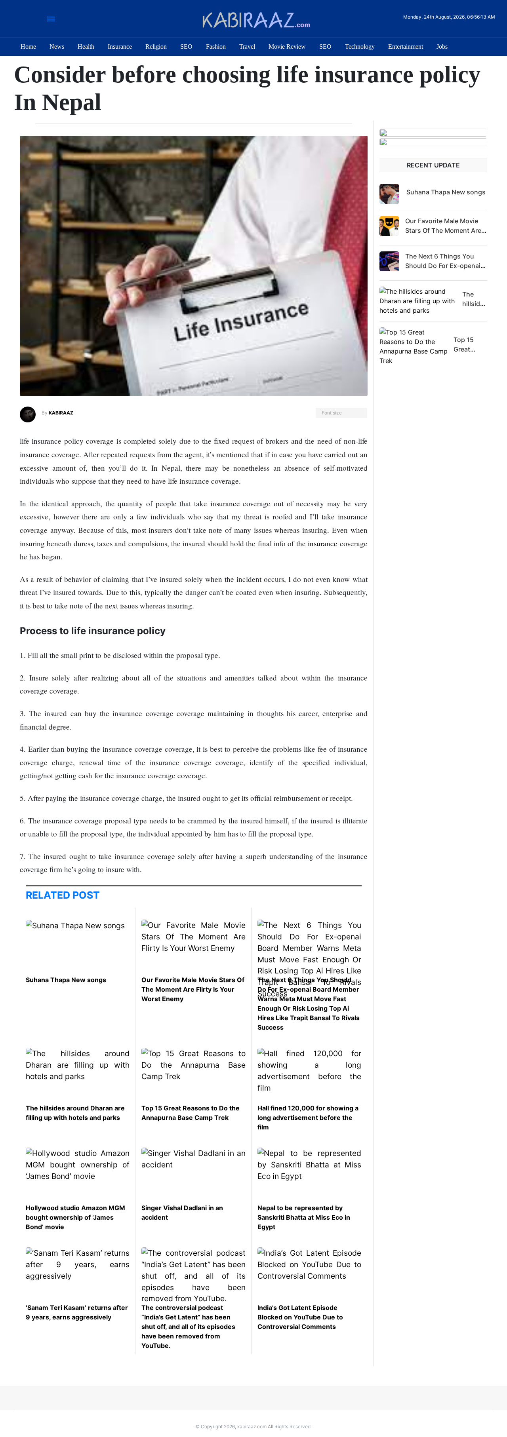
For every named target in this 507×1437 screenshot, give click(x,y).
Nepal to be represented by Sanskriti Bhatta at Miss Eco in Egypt (303, 1217)
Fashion (216, 46)
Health (86, 46)
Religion (156, 46)
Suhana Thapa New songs (66, 980)
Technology (360, 46)
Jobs (442, 46)
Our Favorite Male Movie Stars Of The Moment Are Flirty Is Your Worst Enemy (192, 989)
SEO (186, 46)
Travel (247, 46)
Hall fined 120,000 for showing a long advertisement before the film (307, 1117)
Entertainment (405, 46)
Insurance (120, 46)
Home (28, 46)
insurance (225, 503)
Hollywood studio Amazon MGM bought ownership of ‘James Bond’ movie (75, 1217)
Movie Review (287, 46)
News (57, 46)
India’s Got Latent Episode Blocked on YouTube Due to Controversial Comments (300, 1317)
